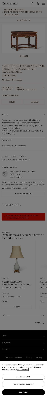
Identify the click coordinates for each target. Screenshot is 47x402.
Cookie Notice (22, 370)
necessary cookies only (23, 384)
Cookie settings (23, 377)
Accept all (23, 392)
